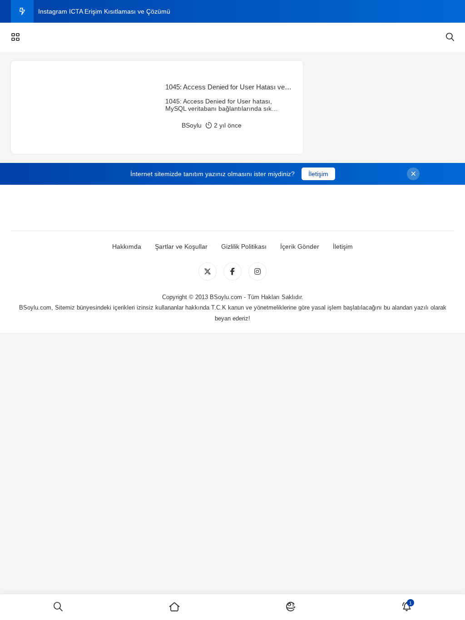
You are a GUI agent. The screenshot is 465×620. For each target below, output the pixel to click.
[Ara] (58, 607)
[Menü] (15, 37)
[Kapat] (413, 173)
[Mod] (290, 607)
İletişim (318, 173)
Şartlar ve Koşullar (181, 246)
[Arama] (450, 37)
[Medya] (207, 271)
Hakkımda (126, 246)
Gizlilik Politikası (244, 246)
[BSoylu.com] (232, 37)
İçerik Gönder (299, 246)
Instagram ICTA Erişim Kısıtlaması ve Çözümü (104, 11)
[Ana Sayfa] (174, 607)
